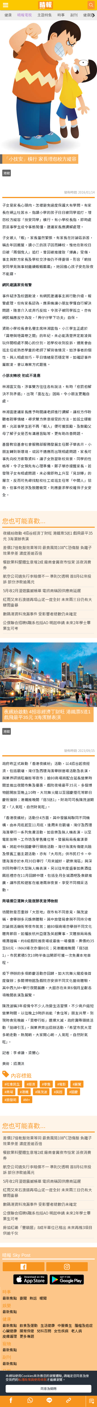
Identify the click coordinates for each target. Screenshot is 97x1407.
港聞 (6, 173)
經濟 (31, 1084)
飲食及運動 (29, 1325)
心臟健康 (9, 1330)
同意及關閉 (48, 1388)
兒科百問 (44, 1330)
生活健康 (47, 1325)
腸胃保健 (27, 1330)
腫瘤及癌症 (84, 1325)
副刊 (74, 15)
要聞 (23, 1298)
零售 (47, 1084)
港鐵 (25, 1091)
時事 (61, 15)
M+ (27, 1099)
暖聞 (43, 1298)
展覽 (77, 1084)
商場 (9, 1091)
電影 (62, 1084)
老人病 (76, 1330)
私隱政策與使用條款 (32, 1379)
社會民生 (13, 1084)
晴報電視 (24, 15)
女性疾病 (61, 1330)
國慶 (74, 1091)
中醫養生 (65, 1325)
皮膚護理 (9, 1336)
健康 (8, 15)
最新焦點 (9, 1298)
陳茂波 (42, 1091)
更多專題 (27, 1336)
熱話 (33, 1298)
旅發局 (11, 1099)
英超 (59, 1091)
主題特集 (44, 15)
